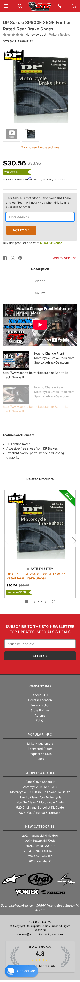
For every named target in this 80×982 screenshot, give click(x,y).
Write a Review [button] (59, 34)
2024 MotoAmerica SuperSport (40, 812)
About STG (40, 695)
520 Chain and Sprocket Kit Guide (40, 807)
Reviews (40, 293)
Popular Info (40, 734)
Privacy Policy (40, 705)
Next (74, 540)
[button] (21, 971)
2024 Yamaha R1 (40, 861)
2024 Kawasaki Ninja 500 (40, 835)
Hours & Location (40, 700)
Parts (40, 759)
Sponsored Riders (40, 748)
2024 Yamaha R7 (40, 856)
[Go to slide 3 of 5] (40, 601)
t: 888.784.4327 (40, 922)
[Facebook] (5, 258)
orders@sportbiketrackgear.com (40, 934)
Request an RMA (40, 754)
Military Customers (40, 743)
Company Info (40, 686)
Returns (40, 715)
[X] (12, 258)
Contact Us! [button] (26, 971)
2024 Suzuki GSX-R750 (40, 851)
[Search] (20, 5)
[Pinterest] (20, 258)
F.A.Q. (40, 720)
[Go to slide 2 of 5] (33, 601)
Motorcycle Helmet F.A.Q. (40, 787)
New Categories (40, 826)
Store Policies (40, 710)
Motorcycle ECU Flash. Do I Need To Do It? (40, 792)
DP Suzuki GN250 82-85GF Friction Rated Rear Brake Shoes (36, 576)
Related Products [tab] (40, 479)
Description (40, 269)
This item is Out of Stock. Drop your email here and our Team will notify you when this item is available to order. (38, 202)
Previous (6, 540)
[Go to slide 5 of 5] (53, 601)
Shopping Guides (40, 773)
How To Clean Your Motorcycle (40, 797)
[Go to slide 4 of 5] (46, 601)
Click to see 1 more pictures (40, 147)
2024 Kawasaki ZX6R (40, 840)
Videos (40, 281)
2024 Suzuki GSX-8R (40, 846)
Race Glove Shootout (40, 781)
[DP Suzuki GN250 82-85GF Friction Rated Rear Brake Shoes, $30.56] (40, 525)
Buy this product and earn (33, 243)
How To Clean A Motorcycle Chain (40, 802)
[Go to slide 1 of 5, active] (26, 601)
